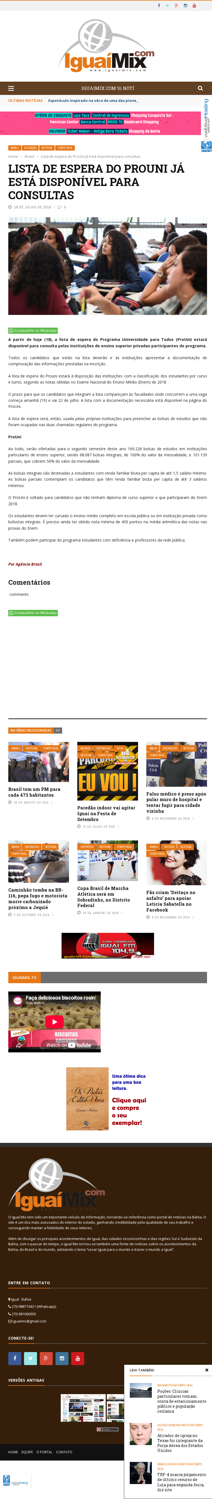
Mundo (177, 1425)
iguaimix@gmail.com (29, 1321)
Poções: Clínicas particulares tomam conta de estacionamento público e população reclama (181, 1401)
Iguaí (120, 748)
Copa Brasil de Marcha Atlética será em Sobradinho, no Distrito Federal (103, 896)
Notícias (46, 148)
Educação (30, 148)
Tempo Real (65, 148)
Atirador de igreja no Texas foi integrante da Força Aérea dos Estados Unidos (180, 1443)
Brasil (14, 148)
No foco (169, 847)
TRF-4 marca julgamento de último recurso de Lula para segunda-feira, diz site (181, 1482)
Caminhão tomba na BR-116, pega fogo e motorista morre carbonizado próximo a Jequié (37, 898)
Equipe (27, 1452)
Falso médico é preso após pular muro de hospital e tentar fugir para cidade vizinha (176, 802)
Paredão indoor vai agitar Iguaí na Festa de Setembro (106, 813)
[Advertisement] (107, 668)
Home (13, 1452)
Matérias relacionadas (30, 730)
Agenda (85, 748)
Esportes (87, 847)
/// (58, 730)
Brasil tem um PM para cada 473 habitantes (34, 792)
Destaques (103, 748)
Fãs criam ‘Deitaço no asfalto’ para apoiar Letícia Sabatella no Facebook (170, 900)
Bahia (153, 748)
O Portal (44, 1452)
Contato (64, 1452)
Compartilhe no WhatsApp (36, 331)
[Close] (207, 1370)
